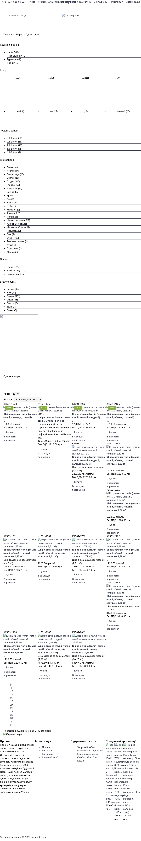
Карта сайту (48, 754)
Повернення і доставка (90, 750)
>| (11, 724)
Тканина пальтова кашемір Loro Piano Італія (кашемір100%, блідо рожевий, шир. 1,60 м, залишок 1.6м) (131, 792)
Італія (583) (13, 52)
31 (11, 718)
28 (11, 708)
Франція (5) (12, 63)
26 (11, 701)
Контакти (47, 750)
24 (11, 694)
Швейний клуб (50, 757)
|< (11, 684)
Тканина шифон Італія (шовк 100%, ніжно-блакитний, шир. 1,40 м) (112, 788)
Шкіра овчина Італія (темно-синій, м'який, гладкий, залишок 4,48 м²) (20, 649)
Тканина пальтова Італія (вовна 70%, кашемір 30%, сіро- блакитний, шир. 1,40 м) (120, 795)
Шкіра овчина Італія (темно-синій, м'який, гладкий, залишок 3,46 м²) (123, 553)
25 (11, 698)
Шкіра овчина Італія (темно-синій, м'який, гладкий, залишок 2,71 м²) (54, 553)
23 (11, 691)
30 (11, 714)
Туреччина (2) (14, 59)
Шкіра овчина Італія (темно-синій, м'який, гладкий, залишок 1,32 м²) (89, 460)
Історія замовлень (87, 754)
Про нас (46, 747)
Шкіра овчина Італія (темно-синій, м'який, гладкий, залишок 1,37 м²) (123, 506)
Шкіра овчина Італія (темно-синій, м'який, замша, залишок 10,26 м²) (89, 649)
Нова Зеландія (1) (16, 56)
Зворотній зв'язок (87, 747)
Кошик (80, 760)
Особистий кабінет (87, 757)
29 (11, 711)
